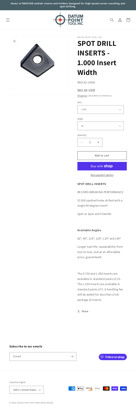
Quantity (82, 135)
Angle (80, 118)
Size (79, 102)
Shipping (82, 95)
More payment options (102, 174)
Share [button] (85, 311)
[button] (8, 20)
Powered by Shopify (44, 402)
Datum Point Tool (25, 402)
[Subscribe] (72, 356)
